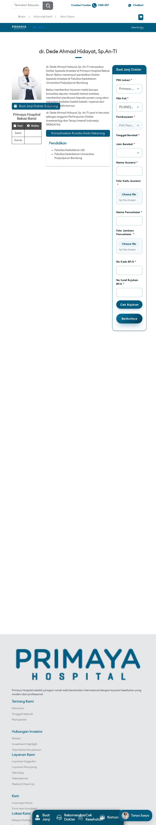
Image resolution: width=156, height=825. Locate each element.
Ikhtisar (16, 738)
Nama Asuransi (127, 162)
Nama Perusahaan (129, 212)
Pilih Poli (122, 98)
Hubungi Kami (43, 16)
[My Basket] (140, 17)
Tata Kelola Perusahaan (26, 750)
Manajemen (19, 719)
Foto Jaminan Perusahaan (125, 232)
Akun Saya (67, 16)
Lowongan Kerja (22, 803)
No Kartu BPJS (126, 261)
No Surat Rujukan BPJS (127, 281)
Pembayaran (125, 116)
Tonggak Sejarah (22, 714)
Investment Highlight (24, 744)
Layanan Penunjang (24, 767)
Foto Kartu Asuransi (128, 182)
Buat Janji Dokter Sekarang (37, 106)
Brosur (21, 16)
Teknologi (18, 773)
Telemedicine (20, 778)
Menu (41, 27)
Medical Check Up (23, 784)
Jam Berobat (125, 144)
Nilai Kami (18, 708)
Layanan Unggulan (24, 761)
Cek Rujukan (129, 304)
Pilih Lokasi (124, 80)
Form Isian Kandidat (24, 808)
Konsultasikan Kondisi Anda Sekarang (78, 133)
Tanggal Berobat (127, 135)
